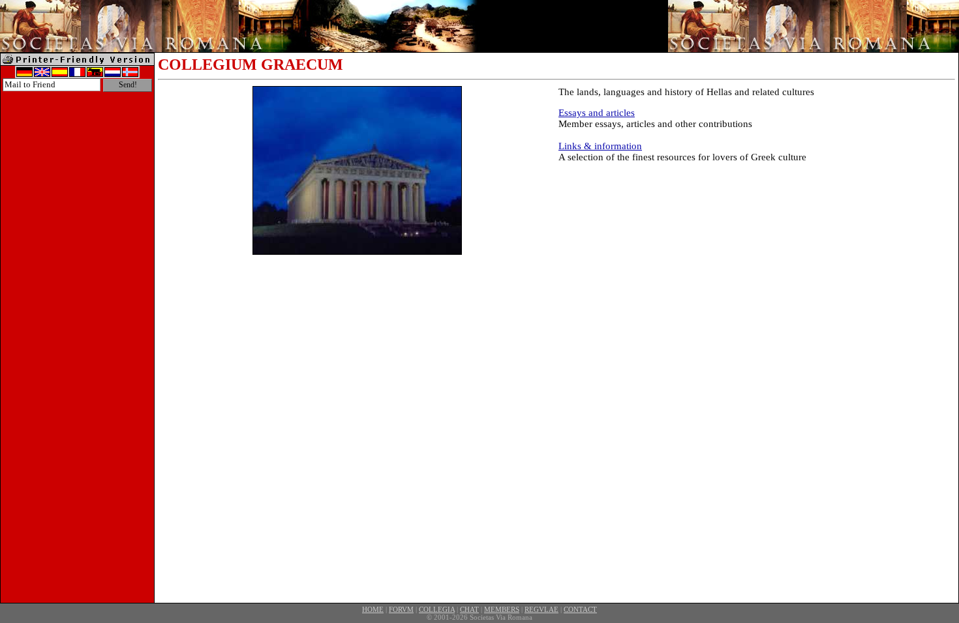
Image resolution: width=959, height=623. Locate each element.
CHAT (469, 609)
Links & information (600, 146)
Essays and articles (596, 113)
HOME (373, 609)
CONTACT (580, 609)
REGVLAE (541, 609)
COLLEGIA (437, 609)
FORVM (401, 609)
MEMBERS (501, 609)
